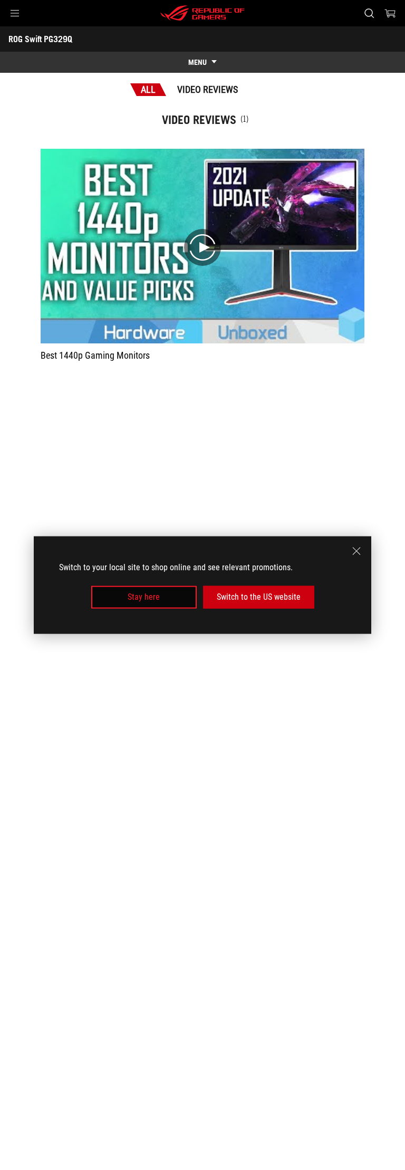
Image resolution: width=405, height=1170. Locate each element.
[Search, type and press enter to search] (368, 13)
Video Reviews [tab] (207, 89)
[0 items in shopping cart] (390, 13)
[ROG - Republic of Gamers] (202, 13)
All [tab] (148, 89)
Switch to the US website (259, 597)
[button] (14, 13)
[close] (356, 551)
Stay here (144, 597)
